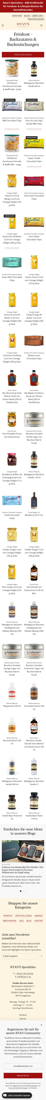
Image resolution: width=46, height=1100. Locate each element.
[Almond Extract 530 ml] (12, 726)
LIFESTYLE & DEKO (23, 915)
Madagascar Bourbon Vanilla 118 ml (34, 476)
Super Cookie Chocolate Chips (34, 160)
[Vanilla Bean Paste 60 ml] (12, 801)
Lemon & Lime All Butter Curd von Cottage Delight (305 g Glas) (12, 319)
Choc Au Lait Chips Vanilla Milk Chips (34, 122)
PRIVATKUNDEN (36, 19)
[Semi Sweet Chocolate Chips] (34, 222)
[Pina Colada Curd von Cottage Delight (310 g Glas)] (12, 572)
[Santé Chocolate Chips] (12, 500)
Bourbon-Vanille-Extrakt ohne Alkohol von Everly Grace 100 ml (34, 745)
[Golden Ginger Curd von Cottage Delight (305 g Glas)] (34, 535)
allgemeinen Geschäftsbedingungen (25, 1086)
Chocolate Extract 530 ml (34, 708)
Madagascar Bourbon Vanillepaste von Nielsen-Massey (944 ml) (34, 629)
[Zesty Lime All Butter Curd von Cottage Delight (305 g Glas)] (12, 222)
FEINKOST (7, 915)
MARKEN (39, 915)
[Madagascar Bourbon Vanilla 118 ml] (34, 460)
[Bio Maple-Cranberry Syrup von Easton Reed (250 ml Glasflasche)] (34, 378)
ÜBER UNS (37, 15)
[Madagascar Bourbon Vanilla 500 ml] (12, 766)
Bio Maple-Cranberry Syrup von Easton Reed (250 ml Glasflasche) (34, 398)
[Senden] (41, 956)
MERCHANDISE (9, 920)
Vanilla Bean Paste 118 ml (34, 817)
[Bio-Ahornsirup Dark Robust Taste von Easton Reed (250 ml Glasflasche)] (12, 378)
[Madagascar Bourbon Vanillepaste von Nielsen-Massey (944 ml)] (34, 610)
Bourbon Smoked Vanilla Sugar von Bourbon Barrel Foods (34, 438)
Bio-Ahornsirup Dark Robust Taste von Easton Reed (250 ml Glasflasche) (11, 398)
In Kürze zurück (12, 129)
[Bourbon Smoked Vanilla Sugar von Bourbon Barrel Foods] (34, 419)
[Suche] (41, 25)
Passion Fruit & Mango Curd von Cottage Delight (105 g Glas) (12, 200)
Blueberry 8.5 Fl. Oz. (34, 515)
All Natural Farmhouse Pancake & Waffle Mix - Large (12, 161)
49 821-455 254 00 (25, 973)
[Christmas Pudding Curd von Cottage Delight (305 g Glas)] (12, 341)
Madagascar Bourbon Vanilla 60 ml (34, 85)
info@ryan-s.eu (24, 976)
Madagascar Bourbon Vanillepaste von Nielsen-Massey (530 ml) (12, 629)
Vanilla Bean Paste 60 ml (12, 817)
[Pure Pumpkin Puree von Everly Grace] (12, 419)
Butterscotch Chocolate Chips (34, 357)
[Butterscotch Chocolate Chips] (34, 341)
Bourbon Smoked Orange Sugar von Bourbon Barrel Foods (12, 670)
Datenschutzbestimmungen (18, 1088)
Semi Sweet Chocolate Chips (34, 238)
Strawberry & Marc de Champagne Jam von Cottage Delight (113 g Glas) (12, 479)
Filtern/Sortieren (23, 54)
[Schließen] (41, 1025)
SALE (21, 920)
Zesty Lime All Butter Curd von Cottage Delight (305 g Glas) (12, 239)
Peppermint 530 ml (12, 706)
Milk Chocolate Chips (12, 120)
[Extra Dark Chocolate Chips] (34, 181)
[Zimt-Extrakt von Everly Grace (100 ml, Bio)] (34, 572)
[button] (20, 891)
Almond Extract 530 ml (12, 742)
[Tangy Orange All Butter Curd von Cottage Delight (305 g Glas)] (34, 300)
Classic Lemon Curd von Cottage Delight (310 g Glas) (34, 280)
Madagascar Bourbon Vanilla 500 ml (12, 783)
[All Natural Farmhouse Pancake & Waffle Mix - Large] (12, 143)
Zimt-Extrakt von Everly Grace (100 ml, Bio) (34, 590)
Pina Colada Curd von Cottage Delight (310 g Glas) (12, 590)
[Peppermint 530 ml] (12, 691)
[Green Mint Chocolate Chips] (12, 262)
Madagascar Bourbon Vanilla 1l (34, 783)
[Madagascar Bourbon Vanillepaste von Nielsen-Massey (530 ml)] (12, 610)
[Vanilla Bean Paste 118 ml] (34, 801)
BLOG (27, 15)
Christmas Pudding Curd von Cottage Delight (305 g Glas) (12, 358)
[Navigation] (2, 25)
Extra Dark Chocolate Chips (34, 197)
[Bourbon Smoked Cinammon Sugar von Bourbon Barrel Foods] (34, 651)
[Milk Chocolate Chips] (12, 106)
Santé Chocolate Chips (12, 517)
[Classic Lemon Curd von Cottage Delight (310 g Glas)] (34, 262)
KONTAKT (17, 15)
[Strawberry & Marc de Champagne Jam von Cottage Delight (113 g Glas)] (12, 460)
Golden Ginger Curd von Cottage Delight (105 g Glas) (12, 552)
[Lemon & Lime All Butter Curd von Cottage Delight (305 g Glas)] (12, 300)
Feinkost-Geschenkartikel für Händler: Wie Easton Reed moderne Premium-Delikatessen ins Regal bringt (22, 870)
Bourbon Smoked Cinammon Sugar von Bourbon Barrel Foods (34, 670)
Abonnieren (23, 1075)
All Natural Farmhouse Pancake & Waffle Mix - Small (12, 86)
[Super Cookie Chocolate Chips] (34, 143)
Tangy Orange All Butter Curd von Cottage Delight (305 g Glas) (34, 319)
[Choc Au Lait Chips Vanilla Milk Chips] (34, 106)
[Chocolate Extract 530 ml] (34, 691)
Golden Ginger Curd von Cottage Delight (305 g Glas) (34, 552)
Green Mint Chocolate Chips (12, 279)
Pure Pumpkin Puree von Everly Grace (12, 435)
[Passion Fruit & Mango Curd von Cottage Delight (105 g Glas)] (12, 181)
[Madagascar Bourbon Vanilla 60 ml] (34, 68)
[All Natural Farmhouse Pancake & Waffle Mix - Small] (12, 68)
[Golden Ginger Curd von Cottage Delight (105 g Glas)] (12, 535)
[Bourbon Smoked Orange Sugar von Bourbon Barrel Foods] (12, 651)
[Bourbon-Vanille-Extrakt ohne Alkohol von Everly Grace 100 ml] (34, 726)
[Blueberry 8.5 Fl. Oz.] (34, 500)
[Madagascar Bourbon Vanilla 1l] (34, 766)
